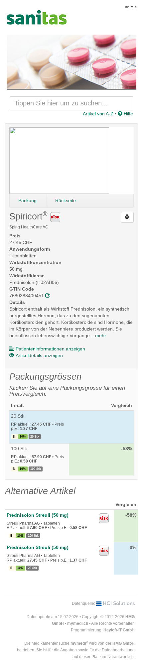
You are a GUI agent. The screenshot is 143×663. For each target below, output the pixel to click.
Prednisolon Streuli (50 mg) (38, 515)
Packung (27, 200)
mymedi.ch (77, 623)
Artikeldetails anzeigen (39, 355)
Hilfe (127, 113)
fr (132, 7)
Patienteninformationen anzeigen (50, 348)
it (135, 7)
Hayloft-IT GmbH (119, 630)
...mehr (98, 335)
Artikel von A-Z (98, 113)
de (127, 7)
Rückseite (65, 200)
